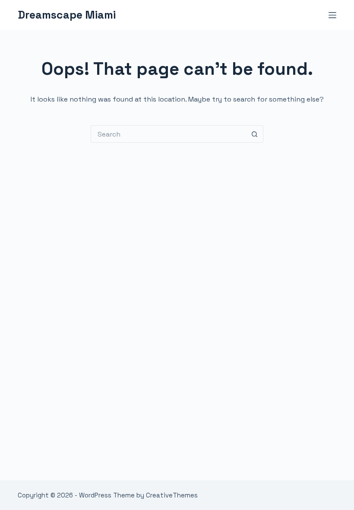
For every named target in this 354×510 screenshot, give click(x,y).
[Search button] (254, 134)
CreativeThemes (172, 495)
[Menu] (332, 15)
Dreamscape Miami (67, 15)
